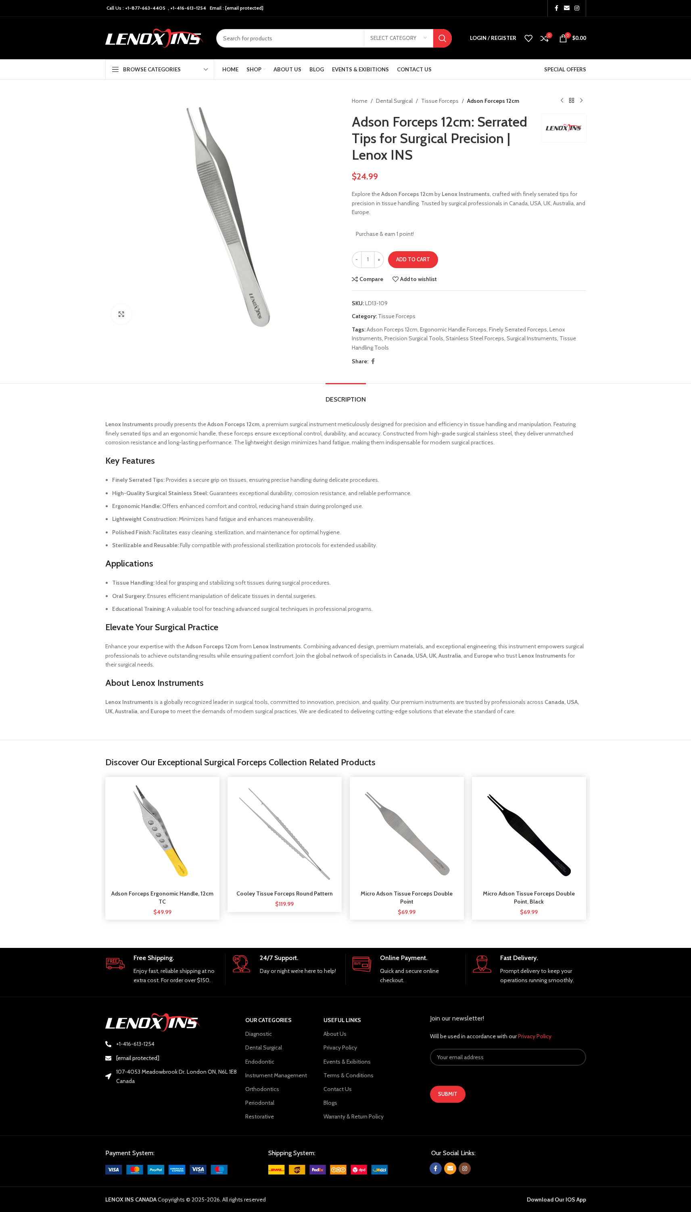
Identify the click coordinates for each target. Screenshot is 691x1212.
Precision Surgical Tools (413, 338)
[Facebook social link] (557, 8)
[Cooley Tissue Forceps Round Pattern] (284, 834)
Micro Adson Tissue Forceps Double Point (407, 897)
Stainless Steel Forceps (475, 338)
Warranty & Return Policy (354, 1116)
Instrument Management (276, 1075)
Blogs (330, 1102)
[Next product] (581, 101)
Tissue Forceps (440, 100)
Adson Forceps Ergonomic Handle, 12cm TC (162, 897)
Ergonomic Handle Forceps (453, 329)
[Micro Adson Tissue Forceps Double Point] (407, 834)
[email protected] (244, 8)
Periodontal (259, 1102)
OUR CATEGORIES (268, 1020)
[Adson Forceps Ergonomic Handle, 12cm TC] (162, 834)
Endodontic (259, 1061)
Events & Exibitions (347, 1061)
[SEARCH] (442, 38)
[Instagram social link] (577, 8)
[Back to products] (571, 101)
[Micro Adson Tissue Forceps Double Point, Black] (529, 834)
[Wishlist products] (528, 38)
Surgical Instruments (532, 338)
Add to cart (413, 259)
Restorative (259, 1116)
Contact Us (338, 1089)
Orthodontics (262, 1089)
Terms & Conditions (349, 1075)
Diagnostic (258, 1033)
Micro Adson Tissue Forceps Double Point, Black (529, 897)
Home (359, 100)
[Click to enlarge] (121, 314)
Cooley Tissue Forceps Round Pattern (284, 893)
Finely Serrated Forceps (518, 329)
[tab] (346, 395)
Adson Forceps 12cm (392, 329)
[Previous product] (562, 101)
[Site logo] (154, 37)
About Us (335, 1033)
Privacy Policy (340, 1047)
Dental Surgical (394, 100)
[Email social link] (567, 8)
